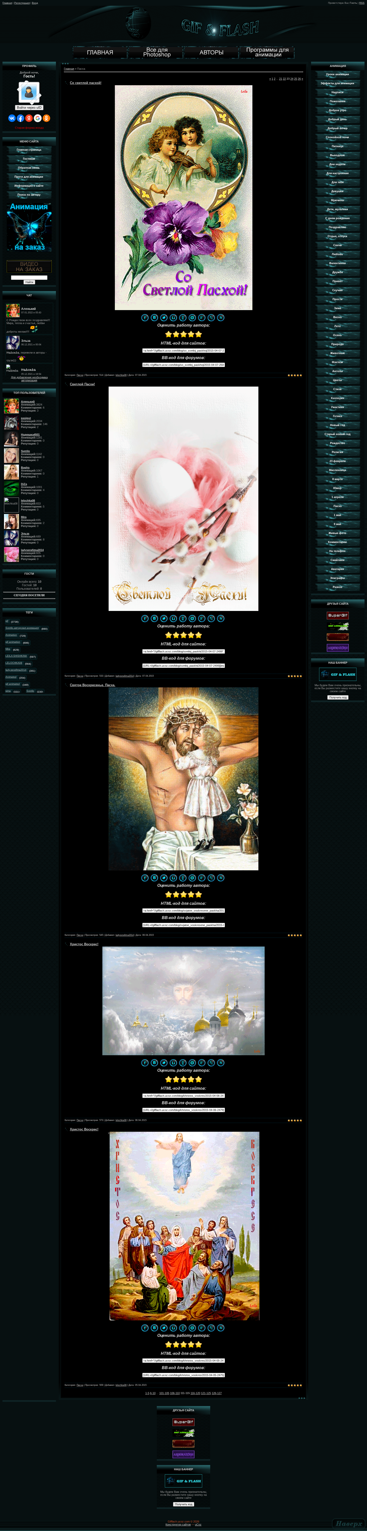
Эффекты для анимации (337, 83)
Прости (338, 299)
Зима (337, 308)
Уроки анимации (337, 74)
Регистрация (22, 2)
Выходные (337, 155)
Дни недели (337, 164)
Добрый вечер (338, 128)
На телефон (337, 550)
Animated (10, 676)
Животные (337, 353)
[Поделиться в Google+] (202, 318)
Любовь (337, 254)
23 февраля (338, 461)
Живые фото (337, 532)
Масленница (337, 470)
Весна (337, 317)
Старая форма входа (29, 127)
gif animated (12, 683)
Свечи (337, 245)
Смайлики (338, 559)
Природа (337, 344)
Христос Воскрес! (84, 944)
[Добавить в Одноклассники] (183, 318)
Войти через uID (29, 107)
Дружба (337, 272)
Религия (337, 452)
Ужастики (337, 407)
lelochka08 (121, 375)
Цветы (337, 380)
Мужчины (337, 200)
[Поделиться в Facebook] (145, 318)
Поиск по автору (28, 194)
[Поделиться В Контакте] (154, 318)
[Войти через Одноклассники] (46, 118)
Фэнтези (337, 362)
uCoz (198, 1524)
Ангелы (337, 371)
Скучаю (337, 290)
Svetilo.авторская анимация (22, 627)
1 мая (337, 514)
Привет (338, 281)
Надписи (338, 92)
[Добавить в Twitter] (164, 318)
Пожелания (337, 101)
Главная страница (29, 149)
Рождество (337, 443)
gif (6, 620)
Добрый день (337, 119)
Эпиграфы (337, 577)
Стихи (337, 389)
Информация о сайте (28, 185)
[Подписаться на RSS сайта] (221, 318)
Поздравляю (337, 227)
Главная (7, 2)
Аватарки (337, 568)
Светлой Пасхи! (82, 384)
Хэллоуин (337, 398)
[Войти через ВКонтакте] (12, 118)
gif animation (12, 641)
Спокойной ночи (337, 137)
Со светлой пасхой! (85, 83)
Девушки (337, 191)
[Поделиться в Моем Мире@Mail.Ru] (192, 318)
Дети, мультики (337, 209)
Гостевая (29, 158)
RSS (362, 2)
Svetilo (30, 690)
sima (8, 690)
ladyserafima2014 (125, 676)
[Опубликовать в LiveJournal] (211, 318)
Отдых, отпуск (337, 236)
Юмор (337, 488)
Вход (35, 2)
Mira (7, 648)
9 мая (337, 523)
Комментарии (337, 541)
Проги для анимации (28, 176)
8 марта (337, 479)
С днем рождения (337, 218)
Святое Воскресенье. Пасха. (92, 685)
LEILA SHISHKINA (16, 655)
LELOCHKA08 (13, 662)
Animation (11, 634)
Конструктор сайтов (178, 1524)
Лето (337, 326)
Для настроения (338, 173)
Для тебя (338, 182)
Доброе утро (337, 110)
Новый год (337, 425)
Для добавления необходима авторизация (29, 379)
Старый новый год (338, 434)
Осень (337, 335)
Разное (337, 586)
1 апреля (338, 497)
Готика (337, 416)
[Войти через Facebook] (20, 118)
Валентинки (337, 263)
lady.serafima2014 (15, 669)
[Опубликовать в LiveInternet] (173, 318)
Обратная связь (29, 167)
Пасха (80, 375)
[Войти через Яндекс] (29, 118)
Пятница (337, 146)
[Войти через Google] (38, 118)
